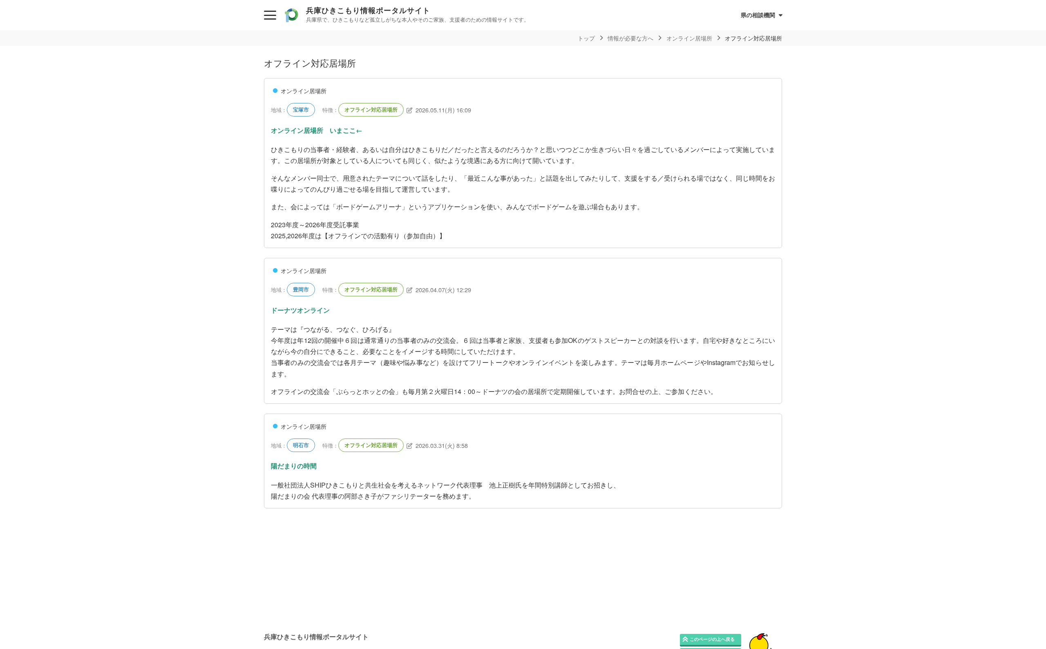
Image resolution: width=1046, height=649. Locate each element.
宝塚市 (301, 109)
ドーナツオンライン (300, 310)
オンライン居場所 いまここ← (316, 130)
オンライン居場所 (303, 91)
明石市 (301, 445)
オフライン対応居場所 (371, 109)
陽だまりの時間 (294, 465)
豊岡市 (301, 289)
